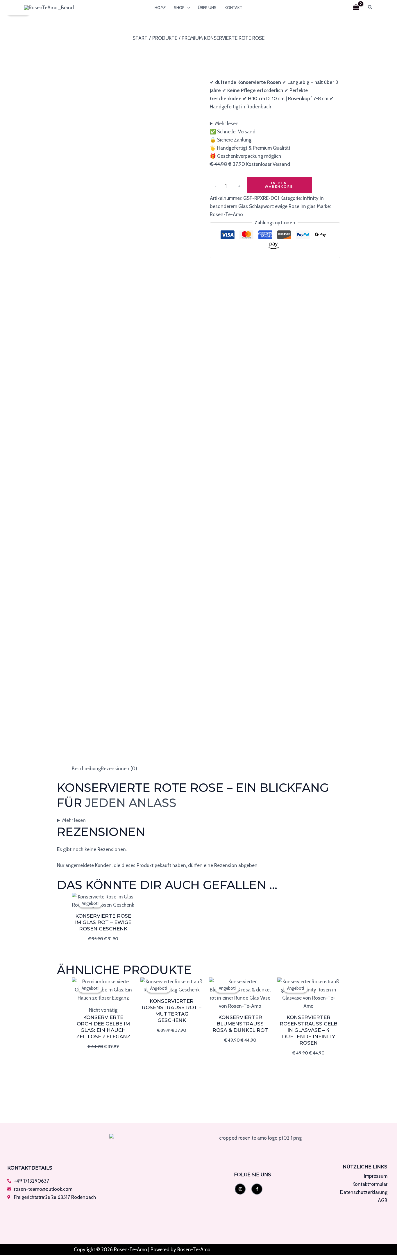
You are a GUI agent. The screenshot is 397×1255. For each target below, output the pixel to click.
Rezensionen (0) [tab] (119, 768)
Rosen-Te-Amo (226, 214)
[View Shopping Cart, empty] (356, 7)
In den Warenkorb (279, 185)
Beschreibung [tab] (86, 768)
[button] (187, 7)
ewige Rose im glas (295, 206)
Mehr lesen (227, 123)
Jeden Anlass (130, 803)
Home (160, 7)
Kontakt (233, 7)
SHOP (179, 7)
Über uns (207, 7)
